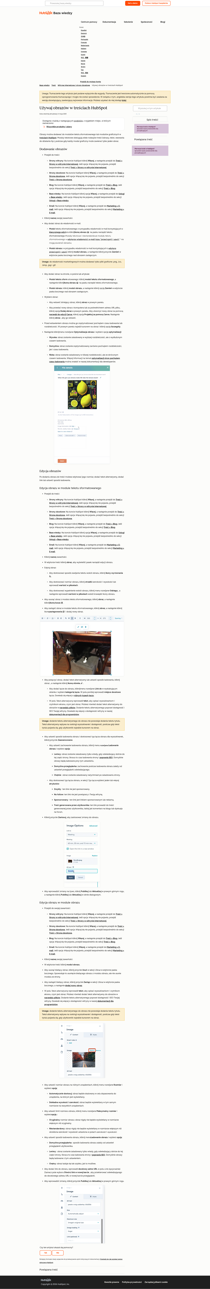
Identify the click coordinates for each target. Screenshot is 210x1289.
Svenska (84, 52)
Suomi (83, 55)
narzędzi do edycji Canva (60, 314)
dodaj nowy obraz (73, 985)
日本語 (83, 36)
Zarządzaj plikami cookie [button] (156, 1282)
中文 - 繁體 (84, 58)
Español (84, 30)
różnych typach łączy (84, 695)
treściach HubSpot (47, 138)
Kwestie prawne (111, 1282)
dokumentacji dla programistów (64, 714)
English (83, 76)
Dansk (83, 61)
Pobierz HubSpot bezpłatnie (156, 3)
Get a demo (133, 3)
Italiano (83, 48)
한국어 (83, 67)
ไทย (82, 70)
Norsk (83, 64)
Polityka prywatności (132, 1282)
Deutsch (84, 33)
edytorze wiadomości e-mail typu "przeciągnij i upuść (93, 239)
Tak (45, 1253)
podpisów (78, 121)
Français (84, 42)
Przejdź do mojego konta (90, 82)
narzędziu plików (67, 708)
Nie (57, 1253)
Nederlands (85, 45)
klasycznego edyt (57, 232)
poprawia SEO (106, 757)
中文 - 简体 (84, 73)
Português (84, 39)
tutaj (124, 100)
